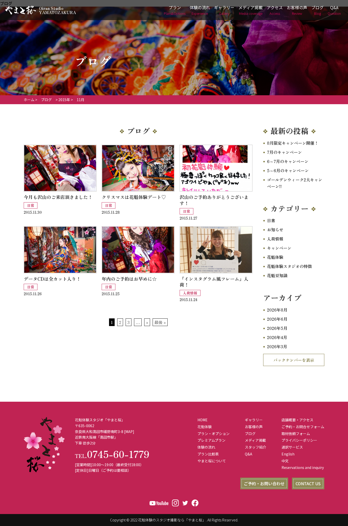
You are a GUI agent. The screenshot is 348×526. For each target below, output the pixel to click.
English (288, 453)
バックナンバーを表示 (293, 360)
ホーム (29, 99)
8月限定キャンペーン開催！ (292, 143)
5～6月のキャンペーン (288, 170)
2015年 (64, 99)
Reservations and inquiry (303, 467)
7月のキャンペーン (284, 152)
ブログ (317, 10)
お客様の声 (297, 10)
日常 (271, 220)
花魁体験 (275, 257)
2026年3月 (277, 346)
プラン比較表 (208, 453)
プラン (174, 10)
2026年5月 (277, 328)
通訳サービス (292, 447)
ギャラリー (224, 10)
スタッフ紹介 (255, 447)
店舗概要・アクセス (297, 419)
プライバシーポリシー (299, 440)
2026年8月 (277, 310)
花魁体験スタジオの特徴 (289, 266)
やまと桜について (211, 460)
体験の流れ (200, 10)
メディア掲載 (250, 10)
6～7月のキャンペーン (288, 161)
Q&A (334, 10)
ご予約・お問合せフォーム (303, 426)
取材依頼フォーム (296, 433)
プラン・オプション (213, 433)
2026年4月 (277, 337)
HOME (202, 419)
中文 (285, 460)
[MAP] (129, 431)
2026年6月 (277, 319)
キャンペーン (279, 248)
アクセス (275, 10)
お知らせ (275, 229)
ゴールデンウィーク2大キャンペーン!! (294, 183)
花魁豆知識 (277, 275)
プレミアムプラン (211, 440)
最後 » (160, 322)
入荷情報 (275, 239)
